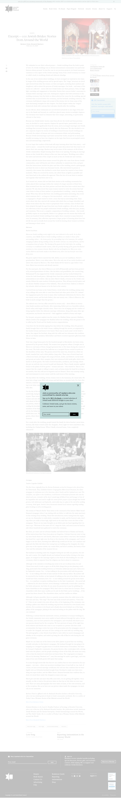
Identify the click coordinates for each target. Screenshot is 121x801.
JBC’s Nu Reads (55, 398)
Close (78, 385)
